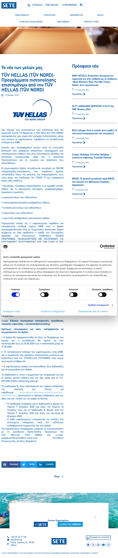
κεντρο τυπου (91, 22)
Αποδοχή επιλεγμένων (53, 311)
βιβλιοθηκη (63, 22)
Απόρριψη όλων (11, 311)
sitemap (95, 553)
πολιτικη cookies (26, 553)
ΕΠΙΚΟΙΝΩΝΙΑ (70, 5)
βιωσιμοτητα (76, 15)
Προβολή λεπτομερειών (98, 305)
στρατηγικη (50, 15)
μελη (100, 15)
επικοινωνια (85, 553)
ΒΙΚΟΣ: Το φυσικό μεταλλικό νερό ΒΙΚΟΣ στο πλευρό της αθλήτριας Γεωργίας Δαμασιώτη (93, 182)
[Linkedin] (98, 545)
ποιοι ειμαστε (22, 15)
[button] (28, 5)
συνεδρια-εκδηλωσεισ (31, 22)
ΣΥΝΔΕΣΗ (37, 5)
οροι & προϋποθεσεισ (10, 553)
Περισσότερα (77, 94)
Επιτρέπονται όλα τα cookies (93, 311)
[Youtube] (103, 545)
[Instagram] (108, 545)
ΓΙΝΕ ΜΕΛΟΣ (51, 5)
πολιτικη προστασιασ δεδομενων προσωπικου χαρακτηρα (57, 553)
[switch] (44, 294)
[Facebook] (88, 545)
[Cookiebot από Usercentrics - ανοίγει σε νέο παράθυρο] (102, 246)
